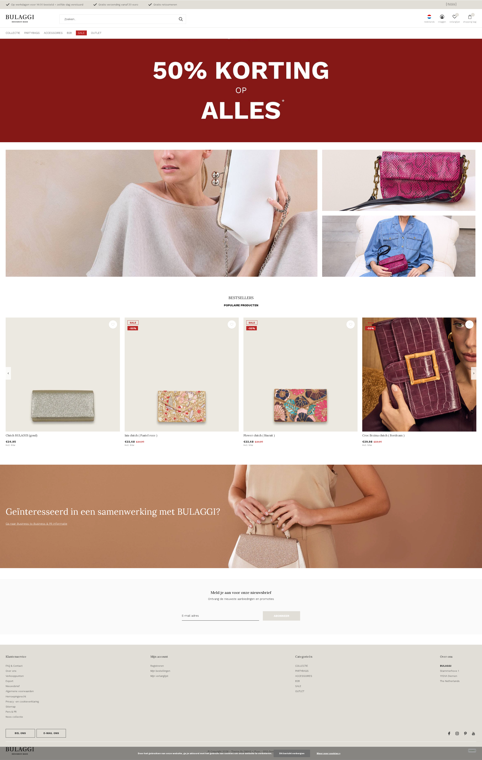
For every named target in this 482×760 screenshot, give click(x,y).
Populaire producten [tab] (241, 305)
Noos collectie (14, 716)
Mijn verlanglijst (159, 676)
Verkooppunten (15, 676)
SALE (81, 33)
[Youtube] (473, 733)
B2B (69, 33)
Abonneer (281, 616)
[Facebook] (449, 733)
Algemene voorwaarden (20, 691)
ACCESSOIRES (53, 33)
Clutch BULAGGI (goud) (21, 435)
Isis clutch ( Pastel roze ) (141, 435)
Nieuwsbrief (13, 686)
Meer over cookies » (328, 753)
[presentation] (8, 373)
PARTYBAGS (32, 33)
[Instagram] (457, 733)
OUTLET (96, 33)
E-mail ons (51, 733)
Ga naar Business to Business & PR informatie (36, 523)
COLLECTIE (13, 33)
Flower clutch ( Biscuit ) (259, 435)
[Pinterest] (465, 733)
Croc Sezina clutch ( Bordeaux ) (383, 435)
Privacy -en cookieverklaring (22, 701)
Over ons (11, 671)
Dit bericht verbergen (291, 753)
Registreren (157, 665)
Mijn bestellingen (160, 671)
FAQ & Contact (14, 665)
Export (9, 681)
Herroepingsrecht (16, 696)
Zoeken (180, 19)
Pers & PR (11, 711)
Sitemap (11, 706)
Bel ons (20, 733)
